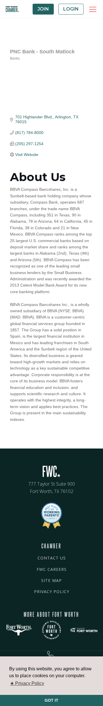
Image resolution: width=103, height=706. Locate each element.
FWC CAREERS (52, 569)
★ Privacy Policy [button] (27, 683)
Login (71, 9)
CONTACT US (51, 558)
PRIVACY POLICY (51, 591)
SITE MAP (51, 580)
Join (43, 9)
